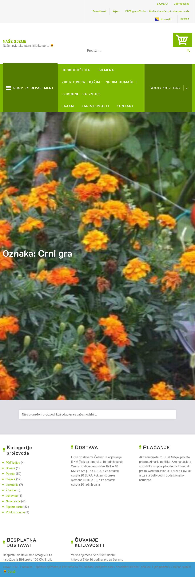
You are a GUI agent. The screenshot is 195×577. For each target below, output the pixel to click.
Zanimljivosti (99, 11)
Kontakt (185, 18)
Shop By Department (32, 99)
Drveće (10, 468)
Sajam (115, 11)
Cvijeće (10, 479)
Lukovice (12, 496)
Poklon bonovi (15, 512)
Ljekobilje (12, 485)
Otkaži (12, 571)
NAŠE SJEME (14, 41)
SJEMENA (162, 3)
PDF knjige (13, 463)
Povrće (10, 474)
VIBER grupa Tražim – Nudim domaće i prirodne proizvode (157, 11)
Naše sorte (13, 501)
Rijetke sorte (14, 507)
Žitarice (11, 490)
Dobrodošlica (181, 3)
